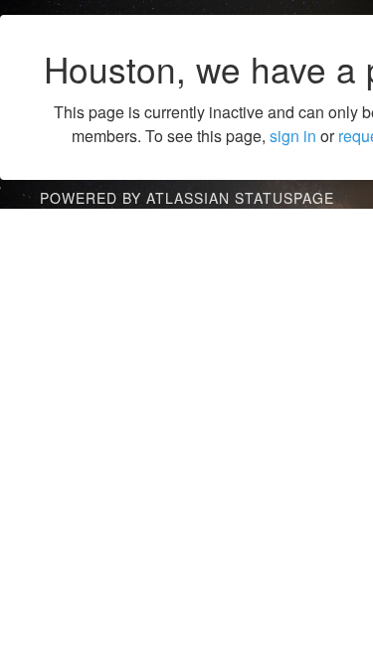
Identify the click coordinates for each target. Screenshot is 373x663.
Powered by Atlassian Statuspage (187, 198)
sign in (293, 135)
